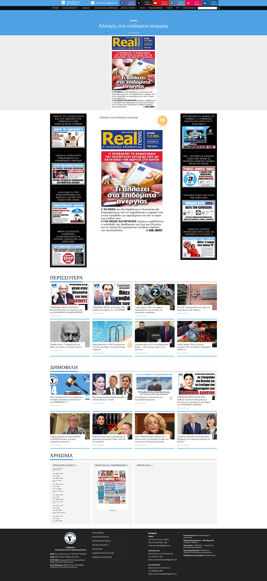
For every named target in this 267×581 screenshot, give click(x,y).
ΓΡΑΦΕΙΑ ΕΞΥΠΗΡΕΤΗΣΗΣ (102, 557)
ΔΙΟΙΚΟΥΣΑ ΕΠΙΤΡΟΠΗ (100, 537)
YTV (178, 8)
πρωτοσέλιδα (112, 510)
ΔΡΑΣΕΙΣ (86, 8)
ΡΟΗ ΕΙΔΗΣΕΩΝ (156, 8)
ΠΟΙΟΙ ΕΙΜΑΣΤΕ (69, 8)
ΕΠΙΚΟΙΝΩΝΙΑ (189, 8)
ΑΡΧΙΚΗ (55, 8)
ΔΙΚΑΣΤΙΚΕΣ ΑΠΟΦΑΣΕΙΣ (106, 8)
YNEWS (169, 8)
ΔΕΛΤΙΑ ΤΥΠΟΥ (128, 8)
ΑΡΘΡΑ (133, 20)
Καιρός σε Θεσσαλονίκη (58, 491)
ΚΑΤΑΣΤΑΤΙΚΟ (97, 549)
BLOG (142, 8)
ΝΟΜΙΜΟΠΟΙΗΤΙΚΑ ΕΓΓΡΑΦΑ (103, 553)
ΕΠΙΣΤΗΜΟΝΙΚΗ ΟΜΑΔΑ (101, 541)
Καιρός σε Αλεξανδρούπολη (59, 512)
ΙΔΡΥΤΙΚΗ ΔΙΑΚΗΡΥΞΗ (100, 545)
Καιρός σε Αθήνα (56, 469)
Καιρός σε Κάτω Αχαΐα (58, 501)
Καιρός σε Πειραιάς (57, 480)
